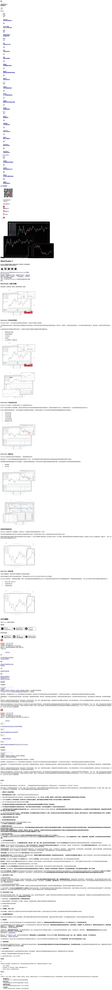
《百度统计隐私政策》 (13, 927)
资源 (2, 729)
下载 (2, 8)
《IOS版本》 (12, 276)
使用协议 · (8, 690)
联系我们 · (3, 690)
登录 (2, 185)
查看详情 (28, 275)
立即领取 (2, 754)
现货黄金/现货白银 (6, 738)
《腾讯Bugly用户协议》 (13, 936)
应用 (2, 741)
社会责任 (3, 658)
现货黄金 (3, 671)
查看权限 (8, 275)
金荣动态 (11, 657)
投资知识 (3, 664)
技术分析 (11, 664)
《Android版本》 (20, 276)
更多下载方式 (6, 203)
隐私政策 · (12, 690)
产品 (2, 735)
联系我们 (7, 658)
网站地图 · (22, 690)
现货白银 (7, 671)
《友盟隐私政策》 (12, 932)
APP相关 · (17, 690)
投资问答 (3, 665)
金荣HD (7, 676)
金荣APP (3, 676)
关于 (2, 723)
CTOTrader (7, 679)
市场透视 (7, 664)
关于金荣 (3, 657)
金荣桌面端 (11, 744)
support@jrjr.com (9, 644)
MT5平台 (3, 679)
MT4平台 (7, 677)
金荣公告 (7, 657)
